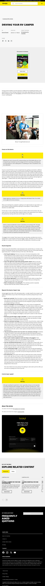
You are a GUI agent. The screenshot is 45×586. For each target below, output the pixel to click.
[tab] (6, 471)
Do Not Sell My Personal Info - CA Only (9, 579)
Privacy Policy (5, 573)
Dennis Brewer (5, 32)
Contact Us (4, 538)
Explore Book (22, 71)
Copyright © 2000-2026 (6, 582)
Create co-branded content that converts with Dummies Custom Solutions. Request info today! (23, 0)
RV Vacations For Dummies (25, 33)
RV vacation (18, 93)
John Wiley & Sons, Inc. (17, 582)
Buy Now (22, 74)
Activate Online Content (6, 541)
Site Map (4, 544)
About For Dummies (6, 536)
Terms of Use (5, 570)
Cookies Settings (5, 576)
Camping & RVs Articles (8, 18)
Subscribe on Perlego (22, 77)
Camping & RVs (21, 411)
